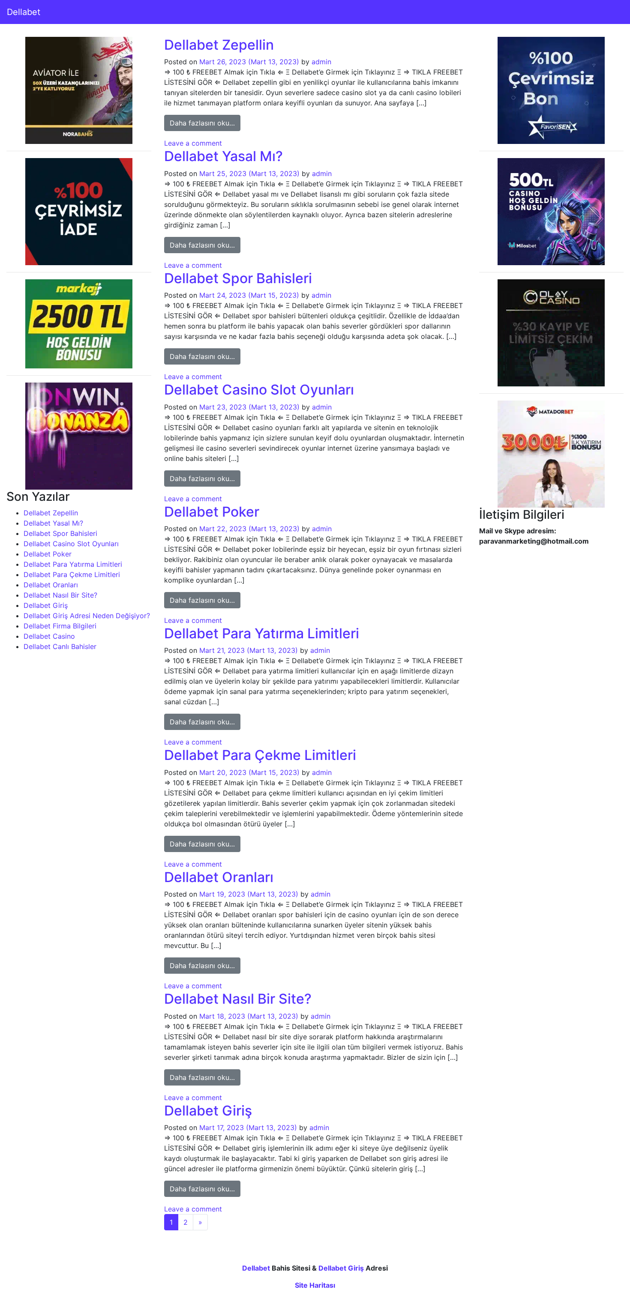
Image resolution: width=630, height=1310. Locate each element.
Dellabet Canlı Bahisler (60, 646)
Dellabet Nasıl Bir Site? (60, 595)
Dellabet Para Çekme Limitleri (72, 574)
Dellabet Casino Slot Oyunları (71, 543)
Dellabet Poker (48, 554)
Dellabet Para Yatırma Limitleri (73, 564)
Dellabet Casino (49, 636)
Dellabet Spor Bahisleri (60, 533)
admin (321, 61)
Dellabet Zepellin (51, 512)
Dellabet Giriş (46, 605)
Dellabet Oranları (51, 584)
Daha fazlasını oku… (205, 122)
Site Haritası (315, 1285)
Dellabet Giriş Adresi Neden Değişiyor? (87, 615)
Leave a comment (193, 143)
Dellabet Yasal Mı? (53, 523)
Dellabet (23, 12)
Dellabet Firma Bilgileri (60, 626)
